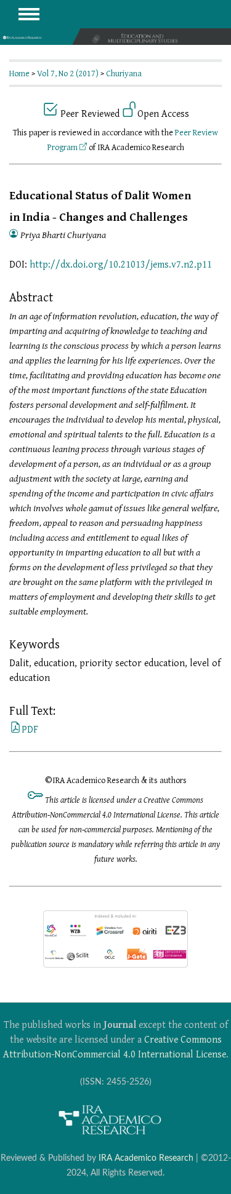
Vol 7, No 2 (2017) (68, 73)
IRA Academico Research (146, 1158)
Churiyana (124, 73)
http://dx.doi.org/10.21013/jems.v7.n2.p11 (121, 264)
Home (19, 73)
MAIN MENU (28, 14)
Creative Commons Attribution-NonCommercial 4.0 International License (114, 1046)
